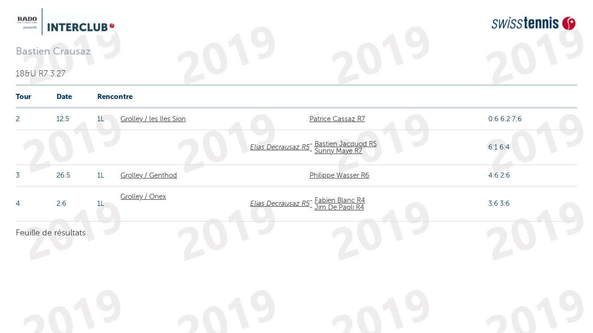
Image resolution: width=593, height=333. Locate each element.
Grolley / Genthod (148, 175)
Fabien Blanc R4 (340, 200)
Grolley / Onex (143, 196)
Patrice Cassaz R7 (337, 119)
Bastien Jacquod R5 (346, 144)
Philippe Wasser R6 (339, 175)
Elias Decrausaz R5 (279, 147)
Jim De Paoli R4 (339, 207)
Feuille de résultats (51, 232)
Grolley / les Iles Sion (153, 119)
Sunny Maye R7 (338, 150)
